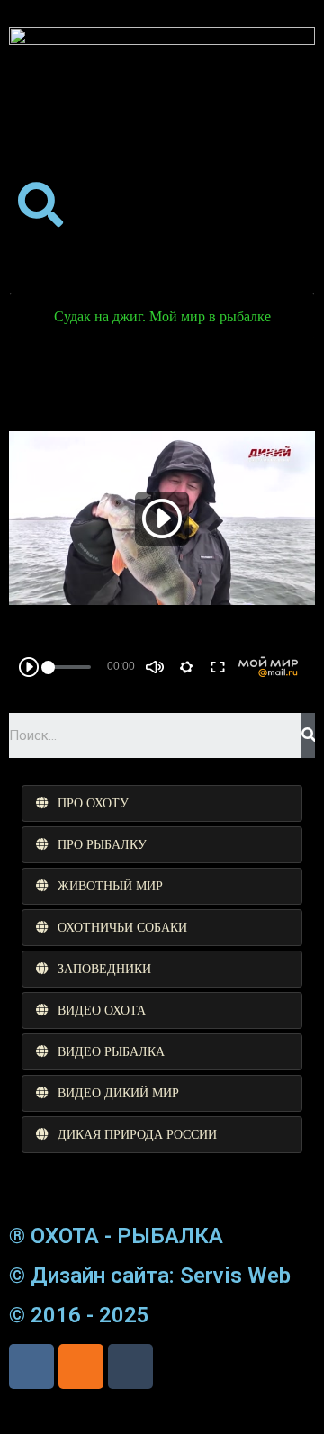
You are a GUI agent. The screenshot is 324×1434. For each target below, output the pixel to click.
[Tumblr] (130, 1366)
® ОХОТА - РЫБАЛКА (116, 1236)
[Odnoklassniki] (81, 1366)
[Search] (308, 735)
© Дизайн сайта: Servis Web (150, 1275)
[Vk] (31, 1366)
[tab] (162, 803)
